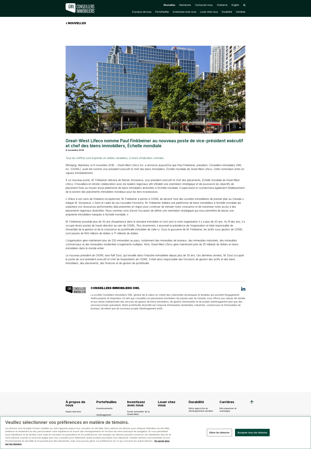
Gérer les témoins (219, 432)
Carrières (240, 11)
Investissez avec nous (184, 11)
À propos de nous (141, 11)
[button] (244, 5)
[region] (155, 432)
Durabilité (227, 11)
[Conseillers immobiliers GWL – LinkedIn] (243, 288)
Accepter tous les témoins (252, 432)
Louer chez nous (209, 11)
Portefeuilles (162, 11)
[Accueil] (81, 8)
